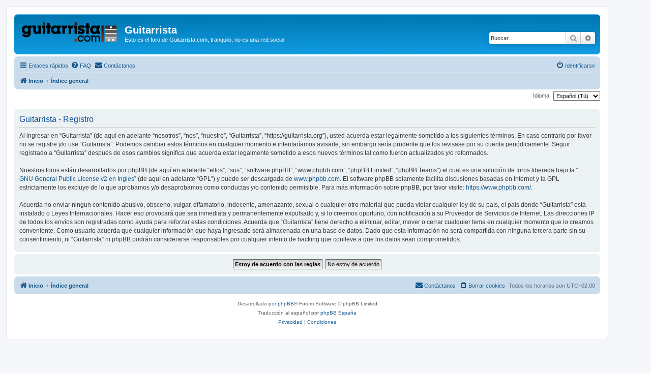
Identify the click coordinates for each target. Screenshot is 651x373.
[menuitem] (81, 65)
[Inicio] (71, 33)
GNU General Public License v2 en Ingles (76, 178)
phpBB (286, 303)
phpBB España (338, 313)
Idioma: (542, 95)
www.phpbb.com (317, 178)
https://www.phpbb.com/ (498, 187)
